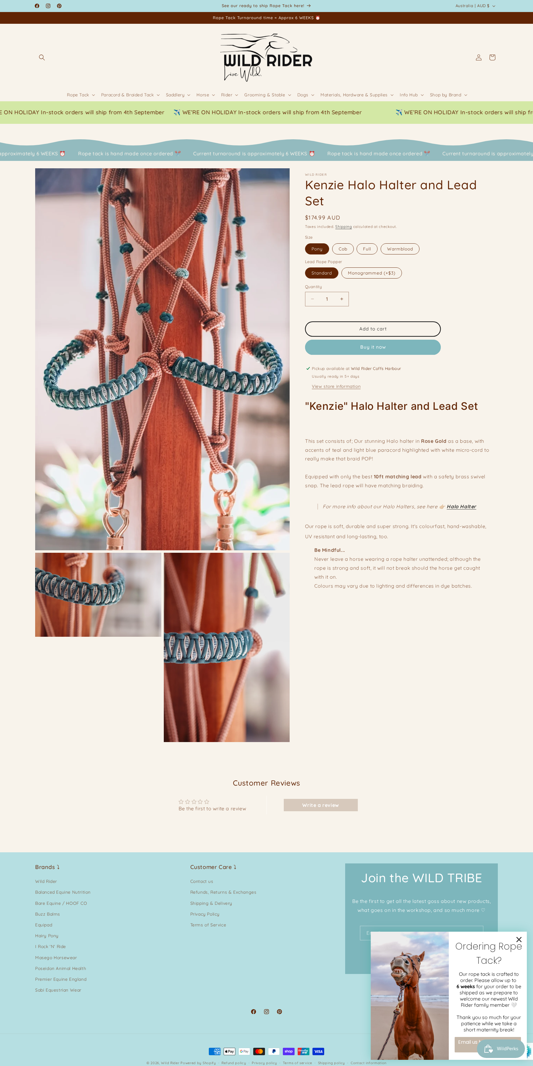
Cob (343, 248)
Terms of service (297, 1063)
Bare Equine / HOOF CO (61, 903)
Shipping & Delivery (211, 903)
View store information (336, 386)
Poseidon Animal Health (60, 968)
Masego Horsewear (56, 957)
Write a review (320, 805)
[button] (42, 57)
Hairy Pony (47, 936)
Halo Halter (461, 506)
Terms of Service (208, 925)
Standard (322, 273)
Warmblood (400, 248)
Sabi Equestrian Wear (58, 990)
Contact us (201, 881)
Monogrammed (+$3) (371, 273)
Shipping (343, 226)
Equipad (43, 925)
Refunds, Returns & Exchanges (223, 892)
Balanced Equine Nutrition (63, 892)
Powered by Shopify (198, 1063)
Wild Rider (46, 881)
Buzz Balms (47, 914)
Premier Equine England (60, 979)
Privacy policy (264, 1063)
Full (367, 248)
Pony (317, 248)
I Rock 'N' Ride (50, 947)
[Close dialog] (519, 939)
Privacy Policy (205, 914)
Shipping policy (331, 1063)
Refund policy (233, 1063)
